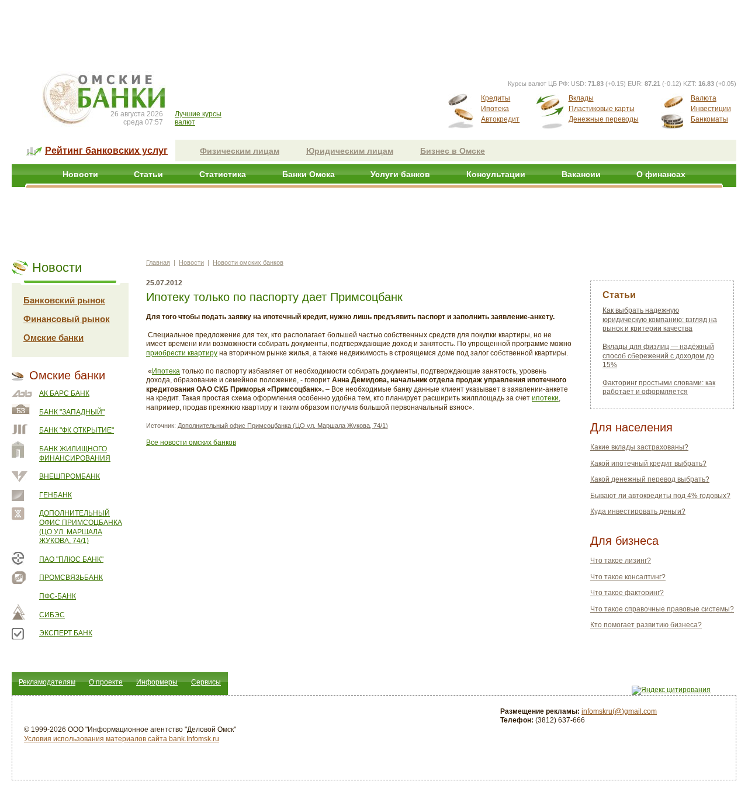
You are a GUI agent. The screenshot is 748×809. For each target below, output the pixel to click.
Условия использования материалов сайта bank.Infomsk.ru (121, 739)
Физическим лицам (239, 150)
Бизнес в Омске (452, 150)
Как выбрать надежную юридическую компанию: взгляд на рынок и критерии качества (659, 319)
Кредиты (495, 98)
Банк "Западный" (72, 412)
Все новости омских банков (191, 442)
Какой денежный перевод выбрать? (649, 479)
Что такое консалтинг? (628, 577)
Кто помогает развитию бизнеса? (646, 625)
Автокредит (500, 119)
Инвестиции (711, 109)
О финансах (660, 174)
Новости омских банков (248, 262)
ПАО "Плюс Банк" (71, 559)
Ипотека (495, 109)
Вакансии (581, 174)
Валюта (703, 98)
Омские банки (53, 338)
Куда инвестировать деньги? (637, 511)
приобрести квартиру (181, 353)
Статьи (148, 174)
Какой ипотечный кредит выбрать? (648, 463)
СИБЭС (52, 615)
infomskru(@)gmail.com (619, 711)
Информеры (157, 682)
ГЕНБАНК (55, 495)
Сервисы (206, 682)
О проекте (106, 682)
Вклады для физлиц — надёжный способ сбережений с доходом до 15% (658, 356)
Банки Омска (308, 174)
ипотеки (545, 398)
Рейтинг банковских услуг (106, 150)
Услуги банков (400, 174)
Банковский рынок (64, 300)
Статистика (222, 174)
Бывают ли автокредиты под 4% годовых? (660, 496)
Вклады (581, 98)
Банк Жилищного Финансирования (74, 453)
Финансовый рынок (66, 319)
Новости (80, 174)
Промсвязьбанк (71, 577)
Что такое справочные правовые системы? (662, 609)
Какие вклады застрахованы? (639, 447)
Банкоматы (709, 119)
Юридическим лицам (349, 150)
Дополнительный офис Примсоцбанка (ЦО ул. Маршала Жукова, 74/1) (80, 527)
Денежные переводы (604, 119)
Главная (158, 262)
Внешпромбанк (69, 476)
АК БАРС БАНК (64, 393)
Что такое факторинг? (627, 593)
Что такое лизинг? (620, 560)
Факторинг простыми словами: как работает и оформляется (658, 387)
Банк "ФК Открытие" (76, 430)
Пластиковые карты (602, 109)
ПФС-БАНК (57, 596)
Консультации (495, 174)
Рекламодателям (47, 682)
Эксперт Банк (65, 633)
